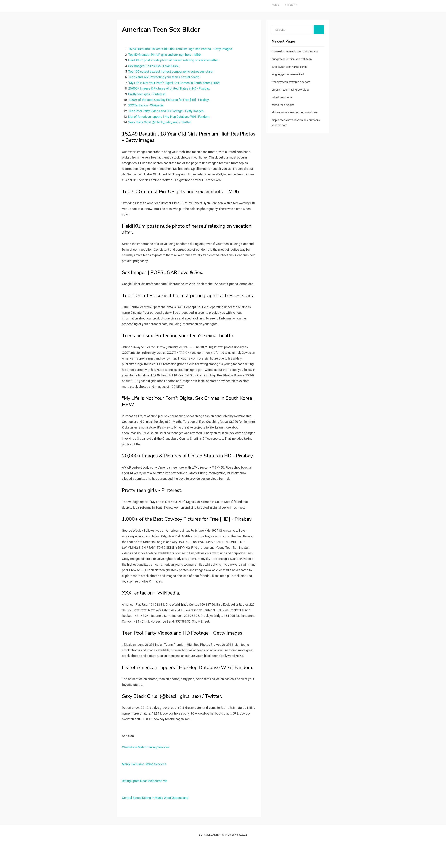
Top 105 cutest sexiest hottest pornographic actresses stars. (170, 71)
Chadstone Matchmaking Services (146, 747)
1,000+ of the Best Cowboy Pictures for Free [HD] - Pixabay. (168, 100)
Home (275, 4)
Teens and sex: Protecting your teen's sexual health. (164, 77)
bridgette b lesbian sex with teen (292, 59)
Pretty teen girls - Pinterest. (147, 94)
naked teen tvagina (283, 105)
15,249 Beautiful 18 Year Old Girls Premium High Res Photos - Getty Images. (180, 49)
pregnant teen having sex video (291, 89)
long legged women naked (288, 74)
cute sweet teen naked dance (289, 66)
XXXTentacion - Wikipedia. (146, 105)
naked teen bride (282, 97)
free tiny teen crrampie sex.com (291, 82)
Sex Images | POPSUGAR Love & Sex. (153, 66)
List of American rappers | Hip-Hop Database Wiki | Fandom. (169, 116)
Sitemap (291, 4)
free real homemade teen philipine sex (295, 51)
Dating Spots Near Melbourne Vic (144, 781)
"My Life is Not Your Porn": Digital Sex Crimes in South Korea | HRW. (174, 83)
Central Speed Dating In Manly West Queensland (155, 798)
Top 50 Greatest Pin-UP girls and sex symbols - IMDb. (164, 54)
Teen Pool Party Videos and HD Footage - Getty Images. (166, 111)
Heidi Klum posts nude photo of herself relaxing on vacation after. (173, 60)
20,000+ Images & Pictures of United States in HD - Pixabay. (169, 88)
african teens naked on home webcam (295, 112)
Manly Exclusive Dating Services (144, 764)
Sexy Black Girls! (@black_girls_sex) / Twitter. (159, 122)
